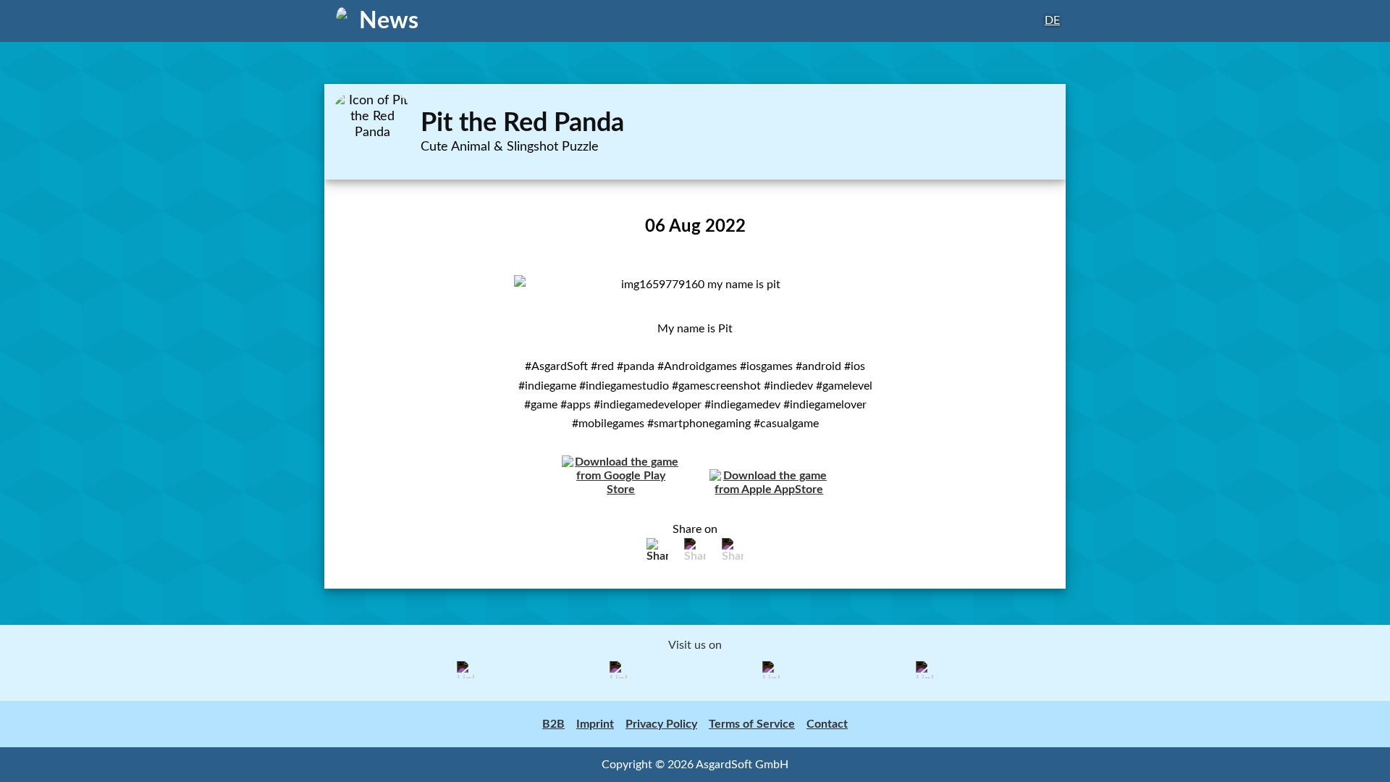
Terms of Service (752, 724)
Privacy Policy (661, 724)
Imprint (595, 724)
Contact (827, 724)
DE (1052, 20)
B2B (553, 724)
